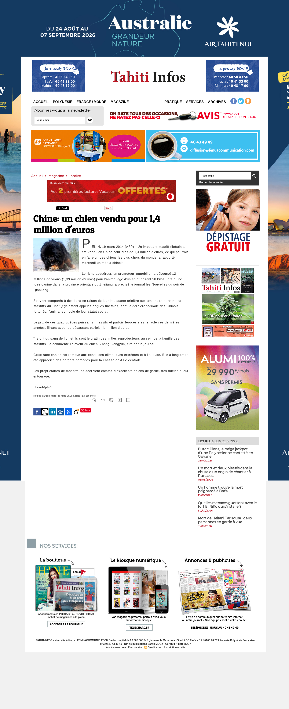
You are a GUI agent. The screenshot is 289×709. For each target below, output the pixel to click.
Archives (217, 102)
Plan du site (135, 647)
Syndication (155, 647)
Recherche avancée (211, 182)
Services (195, 102)
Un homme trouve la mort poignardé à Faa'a (220, 489)
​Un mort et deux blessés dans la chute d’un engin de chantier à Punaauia (225, 472)
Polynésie (62, 102)
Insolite (75, 176)
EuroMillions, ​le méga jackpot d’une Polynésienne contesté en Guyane (225, 452)
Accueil (41, 102)
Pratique (173, 102)
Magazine (120, 102)
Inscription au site (174, 647)
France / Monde (91, 102)
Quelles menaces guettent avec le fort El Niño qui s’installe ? (227, 505)
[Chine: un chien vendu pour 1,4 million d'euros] (56, 239)
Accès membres (116, 647)
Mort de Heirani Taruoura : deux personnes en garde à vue (225, 520)
